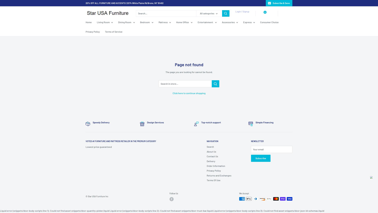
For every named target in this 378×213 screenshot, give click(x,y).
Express (247, 22)
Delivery (211, 161)
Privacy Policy (93, 31)
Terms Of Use (213, 180)
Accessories (228, 22)
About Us (211, 151)
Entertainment (206, 22)
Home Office (182, 22)
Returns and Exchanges (219, 175)
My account (241, 14)
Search (210, 146)
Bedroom (145, 22)
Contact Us (212, 156)
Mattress (163, 22)
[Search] (225, 13)
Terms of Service (113, 31)
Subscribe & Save (281, 3)
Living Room (103, 22)
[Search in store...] (215, 83)
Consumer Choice (269, 22)
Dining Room (125, 22)
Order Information (216, 165)
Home (89, 22)
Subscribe (260, 158)
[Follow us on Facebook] (172, 199)
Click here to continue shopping (189, 93)
